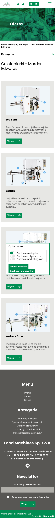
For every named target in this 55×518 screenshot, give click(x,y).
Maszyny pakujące (18, 44)
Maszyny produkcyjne (28, 425)
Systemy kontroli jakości (27, 429)
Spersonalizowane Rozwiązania (27, 422)
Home (4, 44)
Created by (43, 516)
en (36, 4)
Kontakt (28, 400)
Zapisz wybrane (18, 266)
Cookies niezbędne (27, 253)
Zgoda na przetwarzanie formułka (30, 497)
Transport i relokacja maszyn (27, 432)
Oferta (27, 392)
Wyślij (24, 504)
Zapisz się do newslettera (27, 484)
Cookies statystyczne (29, 256)
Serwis (27, 396)
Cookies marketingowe (30, 259)
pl (31, 4)
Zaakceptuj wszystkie (21, 271)
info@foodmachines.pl (31, 458)
